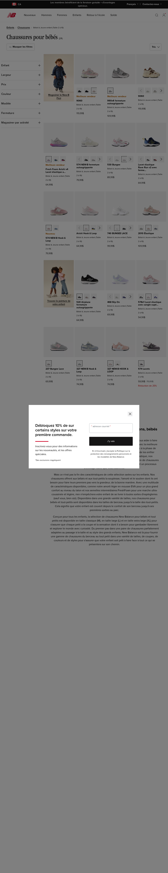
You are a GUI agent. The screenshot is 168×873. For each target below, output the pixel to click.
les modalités (103, 457)
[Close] (130, 414)
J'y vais (111, 441)
